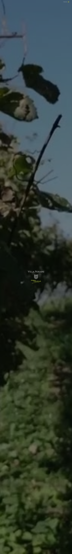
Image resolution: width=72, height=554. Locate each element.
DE (66, 1)
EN (64, 1)
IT (63, 1)
